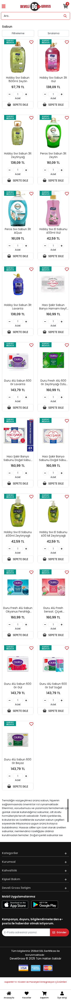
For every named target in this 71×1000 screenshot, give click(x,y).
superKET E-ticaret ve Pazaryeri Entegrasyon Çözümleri (36, 981)
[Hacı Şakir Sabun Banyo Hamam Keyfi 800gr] (53, 284)
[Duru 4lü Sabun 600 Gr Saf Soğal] (53, 663)
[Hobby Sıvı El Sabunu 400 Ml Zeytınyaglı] (53, 512)
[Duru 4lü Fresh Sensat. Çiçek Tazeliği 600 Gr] (53, 587)
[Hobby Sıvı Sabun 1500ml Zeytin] (17, 57)
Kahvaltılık (9, 870)
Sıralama (53, 33)
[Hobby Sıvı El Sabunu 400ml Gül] (53, 209)
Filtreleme (18, 33)
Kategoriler (10, 853)
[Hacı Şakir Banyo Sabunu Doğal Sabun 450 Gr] (53, 436)
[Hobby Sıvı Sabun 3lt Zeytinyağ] (17, 133)
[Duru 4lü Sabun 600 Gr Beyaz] (17, 739)
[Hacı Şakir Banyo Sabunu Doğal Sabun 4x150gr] (17, 436)
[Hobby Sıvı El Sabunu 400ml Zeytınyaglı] (17, 512)
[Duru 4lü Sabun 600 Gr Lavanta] (17, 360)
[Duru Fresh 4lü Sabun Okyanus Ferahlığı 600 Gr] (17, 587)
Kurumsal (9, 862)
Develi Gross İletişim (16, 888)
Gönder (61, 932)
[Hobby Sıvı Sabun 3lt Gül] (53, 57)
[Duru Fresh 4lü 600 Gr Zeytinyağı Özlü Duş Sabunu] (53, 360)
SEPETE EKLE (20, 105)
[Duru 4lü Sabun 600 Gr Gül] (17, 663)
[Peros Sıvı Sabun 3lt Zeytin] (53, 133)
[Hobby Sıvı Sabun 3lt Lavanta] (17, 284)
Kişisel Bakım (11, 879)
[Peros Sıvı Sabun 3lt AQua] (17, 209)
